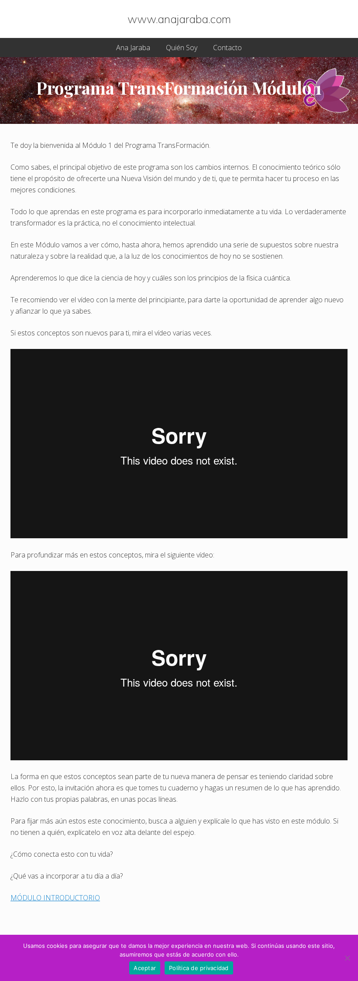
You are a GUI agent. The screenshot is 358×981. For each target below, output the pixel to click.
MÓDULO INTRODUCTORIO (55, 897)
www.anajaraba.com (179, 19)
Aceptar (145, 967)
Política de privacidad (199, 967)
